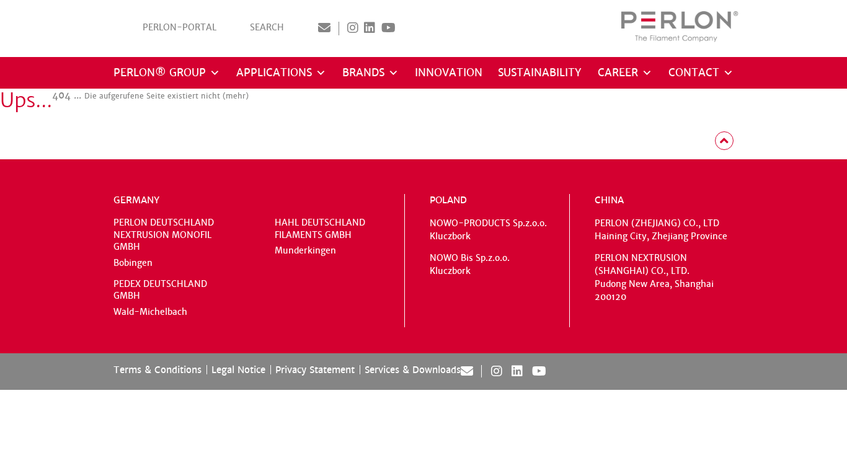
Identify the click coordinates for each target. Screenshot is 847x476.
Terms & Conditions (157, 370)
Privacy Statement (315, 370)
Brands (363, 72)
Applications (274, 72)
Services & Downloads (413, 370)
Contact (693, 72)
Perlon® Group (159, 72)
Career (618, 72)
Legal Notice (238, 370)
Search (267, 27)
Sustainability (540, 72)
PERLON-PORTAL (179, 27)
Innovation (448, 72)
